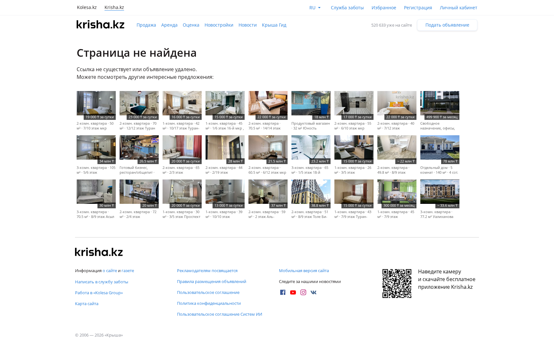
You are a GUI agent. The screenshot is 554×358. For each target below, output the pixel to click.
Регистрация (418, 7)
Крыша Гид (274, 25)
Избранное (384, 7)
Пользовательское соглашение (208, 292)
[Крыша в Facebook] (283, 292)
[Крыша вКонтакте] (313, 292)
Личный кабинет (458, 7)
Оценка (191, 25)
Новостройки (219, 25)
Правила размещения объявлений (211, 281)
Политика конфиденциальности (209, 303)
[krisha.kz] (99, 252)
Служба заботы (347, 7)
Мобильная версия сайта (304, 270)
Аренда (169, 25)
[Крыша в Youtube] (293, 292)
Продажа (146, 25)
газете (128, 270)
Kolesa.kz (87, 7)
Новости (248, 25)
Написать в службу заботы (101, 282)
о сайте (110, 270)
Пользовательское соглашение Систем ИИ (219, 314)
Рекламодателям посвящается (207, 270)
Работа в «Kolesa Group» (99, 293)
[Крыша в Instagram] (303, 292)
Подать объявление (447, 25)
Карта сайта (86, 303)
